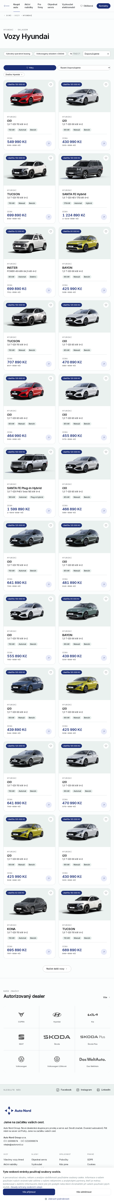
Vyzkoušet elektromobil (68, 6)
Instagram (86, 1089)
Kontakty (103, 6)
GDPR (90, 1159)
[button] (57, 1198)
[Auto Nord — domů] (7, 6)
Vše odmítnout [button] (84, 1191)
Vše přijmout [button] (29, 1191)
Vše (105, 997)
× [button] (111, 1171)
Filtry (31, 68)
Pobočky (63, 1159)
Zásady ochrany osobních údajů (26, 1187)
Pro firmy (40, 6)
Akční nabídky (29, 6)
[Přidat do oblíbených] (50, 84)
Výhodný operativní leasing (18, 54)
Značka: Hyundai (12, 74)
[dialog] (57, 1185)
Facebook (66, 1089)
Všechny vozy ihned (14, 1159)
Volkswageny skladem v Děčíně (50, 54)
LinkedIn (105, 1089)
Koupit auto (16, 6)
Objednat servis (52, 6)
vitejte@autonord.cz (13, 1144)
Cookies (91, 1164)
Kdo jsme (63, 1164)
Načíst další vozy (55, 968)
